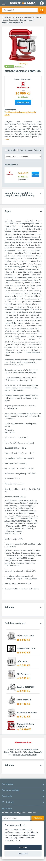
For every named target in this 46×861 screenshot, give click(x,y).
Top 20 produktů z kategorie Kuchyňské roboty (20, 113)
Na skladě (12, 150)
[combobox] (23, 156)
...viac (6, 139)
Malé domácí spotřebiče (32, 17)
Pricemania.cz (7, 17)
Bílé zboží (17, 17)
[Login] (42, 3)
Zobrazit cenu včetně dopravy (30, 150)
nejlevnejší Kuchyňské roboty (25, 755)
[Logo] (23, 85)
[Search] (41, 10)
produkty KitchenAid (34, 752)
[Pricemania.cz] (23, 3)
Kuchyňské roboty (26, 20)
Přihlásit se (37, 818)
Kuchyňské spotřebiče (10, 20)
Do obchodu (23, 102)
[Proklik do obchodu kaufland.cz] (9, 173)
